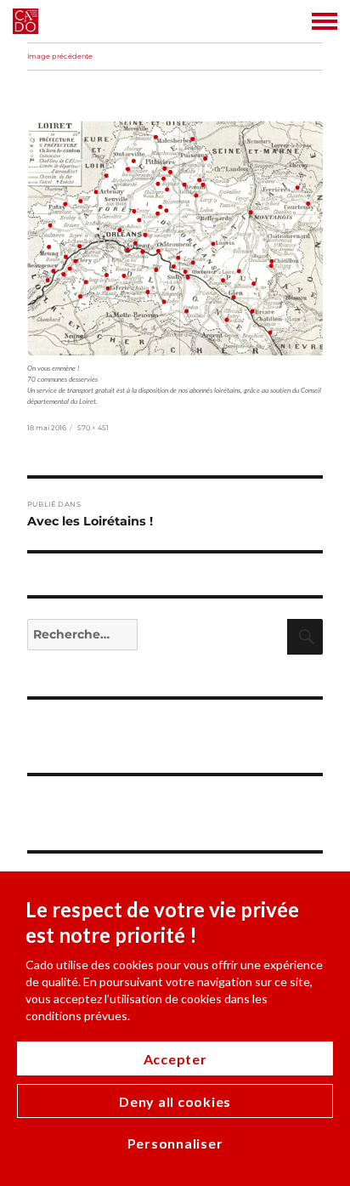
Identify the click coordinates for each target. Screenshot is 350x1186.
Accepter (175, 1059)
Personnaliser (175, 1143)
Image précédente (60, 56)
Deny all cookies (175, 1101)
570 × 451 (93, 427)
